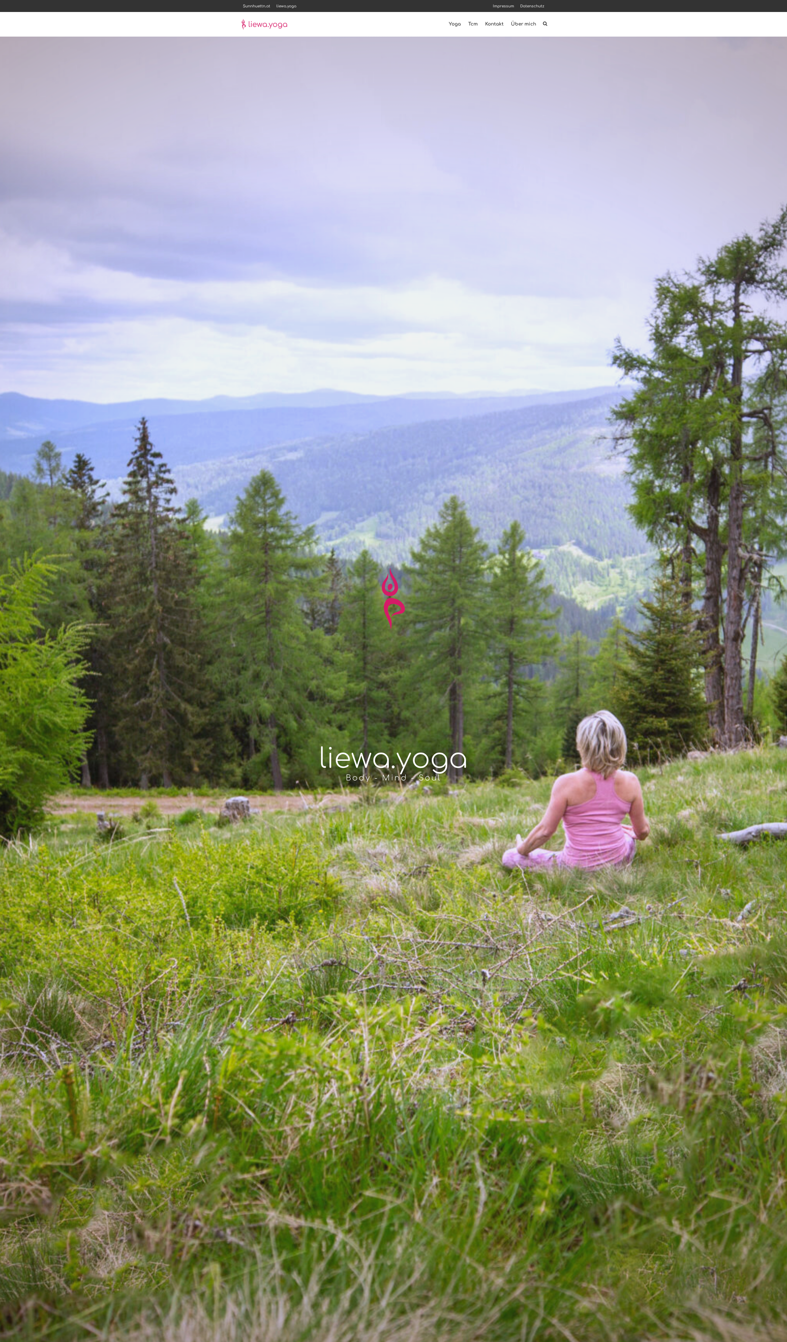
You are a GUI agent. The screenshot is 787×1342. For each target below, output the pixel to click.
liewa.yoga (286, 6)
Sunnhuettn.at (256, 6)
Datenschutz (532, 6)
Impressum (503, 6)
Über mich (523, 24)
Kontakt (494, 24)
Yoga (455, 24)
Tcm (473, 24)
